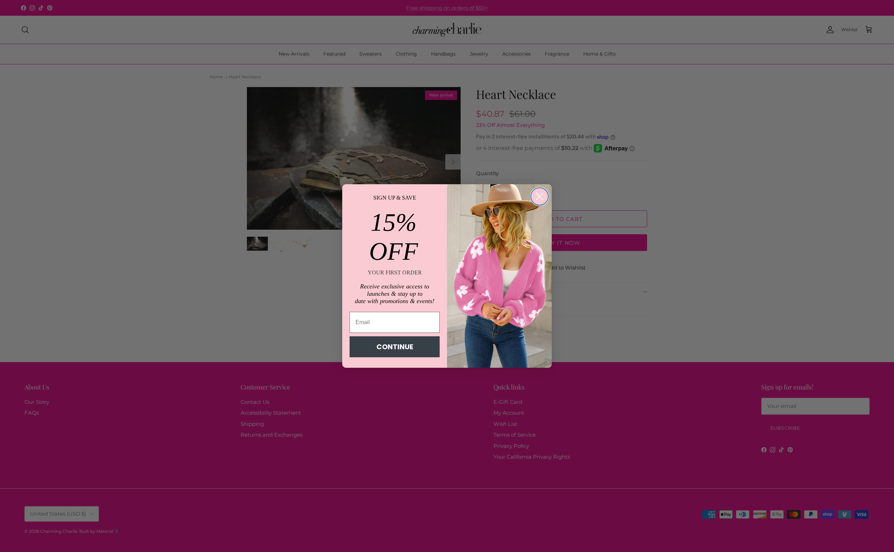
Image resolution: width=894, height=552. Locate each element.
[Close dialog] (539, 196)
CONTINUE (394, 347)
